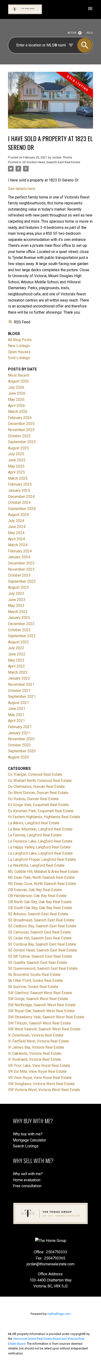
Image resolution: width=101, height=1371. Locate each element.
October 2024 (19, 502)
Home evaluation (26, 1180)
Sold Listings (19, 358)
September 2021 (22, 696)
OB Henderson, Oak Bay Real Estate (37, 895)
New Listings (19, 345)
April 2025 (16, 472)
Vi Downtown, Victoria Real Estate (35, 1035)
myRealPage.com (59, 1314)
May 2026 (16, 399)
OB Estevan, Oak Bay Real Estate (35, 890)
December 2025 (21, 423)
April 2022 (16, 666)
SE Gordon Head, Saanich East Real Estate (51, 162)
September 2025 (22, 442)
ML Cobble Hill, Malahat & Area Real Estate (43, 871)
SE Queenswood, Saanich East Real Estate (43, 968)
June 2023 (16, 599)
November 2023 (21, 569)
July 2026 (16, 387)
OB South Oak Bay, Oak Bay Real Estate (40, 908)
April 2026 (16, 405)
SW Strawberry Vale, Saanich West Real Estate (46, 1017)
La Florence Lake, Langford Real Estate (40, 841)
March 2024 (17, 545)
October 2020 (19, 745)
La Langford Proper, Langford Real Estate (42, 859)
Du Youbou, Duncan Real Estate (33, 799)
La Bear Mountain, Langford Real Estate (40, 829)
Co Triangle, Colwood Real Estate (35, 774)
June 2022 (16, 654)
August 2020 (18, 757)
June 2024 (16, 526)
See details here (21, 188)
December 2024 (21, 496)
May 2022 (16, 660)
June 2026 (16, 393)
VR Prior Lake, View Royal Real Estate (39, 1065)
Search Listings (26, 1146)
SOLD (90, 32)
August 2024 (18, 514)
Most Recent (18, 375)
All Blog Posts (20, 340)
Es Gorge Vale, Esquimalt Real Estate (38, 805)
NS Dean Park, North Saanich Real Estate (41, 877)
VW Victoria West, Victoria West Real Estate (44, 1089)
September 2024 (22, 508)
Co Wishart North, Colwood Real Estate (40, 780)
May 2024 (16, 533)
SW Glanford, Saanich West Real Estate (40, 993)
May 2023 (16, 605)
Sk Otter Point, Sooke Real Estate (35, 980)
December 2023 (21, 563)
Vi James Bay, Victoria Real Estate (36, 1047)
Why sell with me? (28, 1174)
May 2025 (16, 466)
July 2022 (16, 648)
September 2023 (22, 581)
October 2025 (19, 436)
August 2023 (18, 587)
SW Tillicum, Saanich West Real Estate (39, 1023)
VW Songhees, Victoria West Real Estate (41, 1084)
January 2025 (19, 490)
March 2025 (17, 478)
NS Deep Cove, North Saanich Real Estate (42, 883)
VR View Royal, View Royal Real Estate (40, 1077)
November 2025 (21, 430)
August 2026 (18, 381)
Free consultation (27, 1186)
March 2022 (17, 672)
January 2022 (19, 678)
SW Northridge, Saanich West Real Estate (42, 1005)
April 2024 (16, 539)
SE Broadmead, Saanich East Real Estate (41, 920)
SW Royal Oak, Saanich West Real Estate (41, 1011)
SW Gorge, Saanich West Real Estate (38, 999)
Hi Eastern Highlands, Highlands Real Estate (44, 817)
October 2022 (19, 630)
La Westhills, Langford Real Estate (36, 865)
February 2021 (20, 727)
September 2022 (22, 636)
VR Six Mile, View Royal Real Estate (37, 1071)
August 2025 (18, 448)
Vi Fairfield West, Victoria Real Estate (38, 1041)
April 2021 (16, 720)
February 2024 (20, 551)
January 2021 (19, 733)
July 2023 (16, 593)
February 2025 (20, 484)
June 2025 (16, 460)
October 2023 (19, 575)
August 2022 (18, 642)
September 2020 (22, 751)
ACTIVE (72, 32)
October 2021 (19, 690)
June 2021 (16, 708)
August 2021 (18, 702)
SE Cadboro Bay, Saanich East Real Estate (42, 926)
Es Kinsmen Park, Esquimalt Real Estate (41, 811)
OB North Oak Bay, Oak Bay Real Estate (40, 902)
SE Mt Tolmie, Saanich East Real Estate (40, 956)
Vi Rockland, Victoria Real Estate (34, 1059)
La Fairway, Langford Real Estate (35, 835)
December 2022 (21, 624)
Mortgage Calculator (29, 1140)
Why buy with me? (28, 1134)
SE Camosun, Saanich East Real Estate (39, 932)
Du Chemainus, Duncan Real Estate (36, 786)
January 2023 (19, 617)
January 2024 (19, 557)
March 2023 (17, 611)
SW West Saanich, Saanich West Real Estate (44, 1029)
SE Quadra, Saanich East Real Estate (37, 962)
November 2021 (21, 684)
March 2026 (17, 411)
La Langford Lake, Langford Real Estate (40, 853)
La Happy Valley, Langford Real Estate (39, 847)
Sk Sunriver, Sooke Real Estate (33, 986)
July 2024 (16, 521)
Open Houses (19, 352)
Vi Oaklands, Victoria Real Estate (34, 1053)
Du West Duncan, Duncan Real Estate (38, 792)
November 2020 (21, 739)
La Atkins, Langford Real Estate (33, 823)
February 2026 (20, 417)
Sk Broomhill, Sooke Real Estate (34, 974)
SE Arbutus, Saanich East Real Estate (38, 914)
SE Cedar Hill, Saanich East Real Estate (40, 938)
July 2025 (16, 454)
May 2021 (16, 715)
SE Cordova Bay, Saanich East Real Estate (42, 944)
